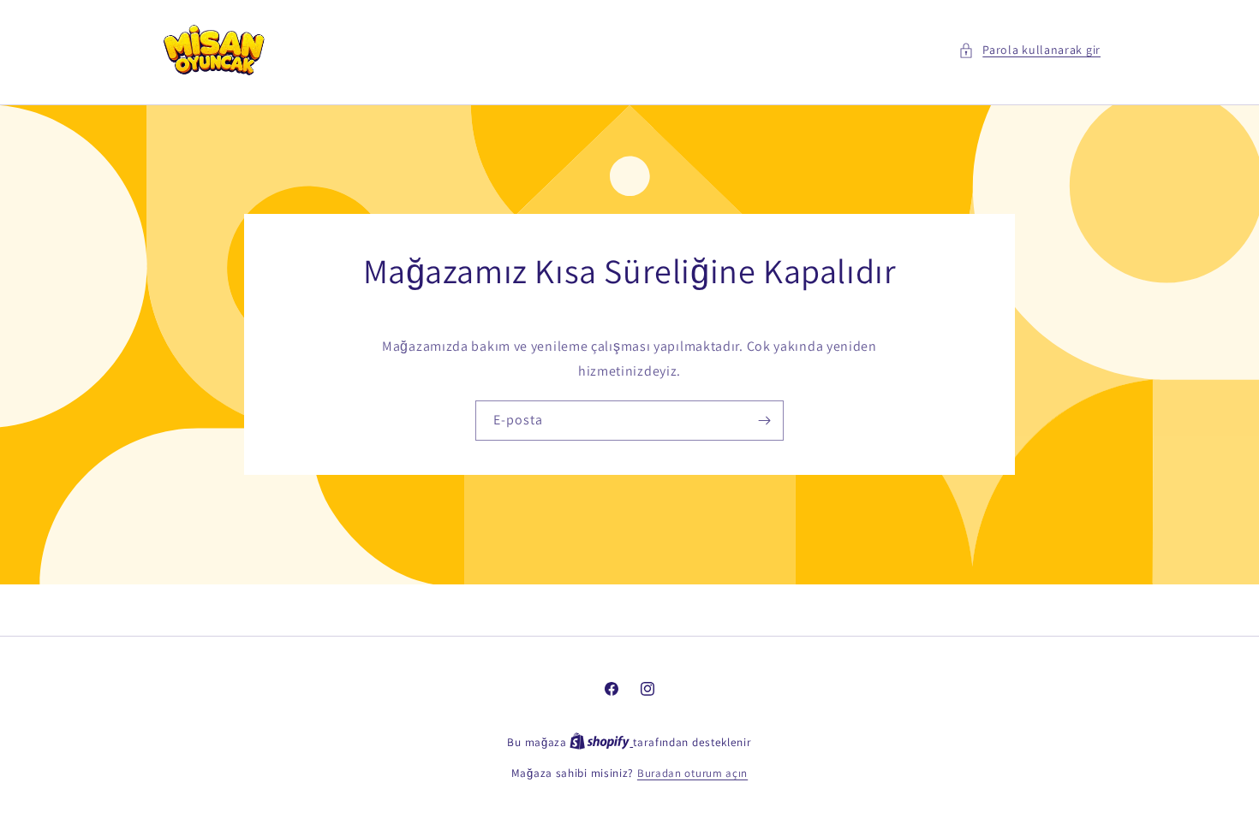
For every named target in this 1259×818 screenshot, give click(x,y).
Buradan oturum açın (692, 773)
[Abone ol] (764, 421)
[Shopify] (601, 742)
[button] (1029, 50)
